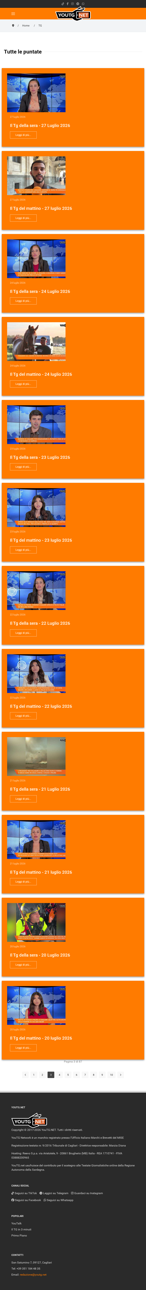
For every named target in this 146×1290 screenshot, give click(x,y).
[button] (13, 13)
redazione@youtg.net (33, 1274)
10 (111, 1074)
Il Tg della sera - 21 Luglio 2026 (40, 789)
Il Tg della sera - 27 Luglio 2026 (40, 125)
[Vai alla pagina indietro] (25, 1075)
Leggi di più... (23, 135)
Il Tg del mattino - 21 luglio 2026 (41, 872)
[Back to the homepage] (73, 13)
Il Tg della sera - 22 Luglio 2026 (40, 623)
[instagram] (72, 4)
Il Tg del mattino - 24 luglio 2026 (41, 374)
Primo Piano (19, 1235)
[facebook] (68, 4)
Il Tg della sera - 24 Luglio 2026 (40, 291)
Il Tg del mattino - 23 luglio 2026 (41, 540)
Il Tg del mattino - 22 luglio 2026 (41, 706)
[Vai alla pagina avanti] (120, 1075)
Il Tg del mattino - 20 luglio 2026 (41, 1038)
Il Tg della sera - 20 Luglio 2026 (40, 955)
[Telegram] (77, 4)
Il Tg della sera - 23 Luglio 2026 (40, 457)
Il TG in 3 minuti (21, 1229)
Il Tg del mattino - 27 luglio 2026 (41, 208)
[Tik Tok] (63, 4)
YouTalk (16, 1223)
